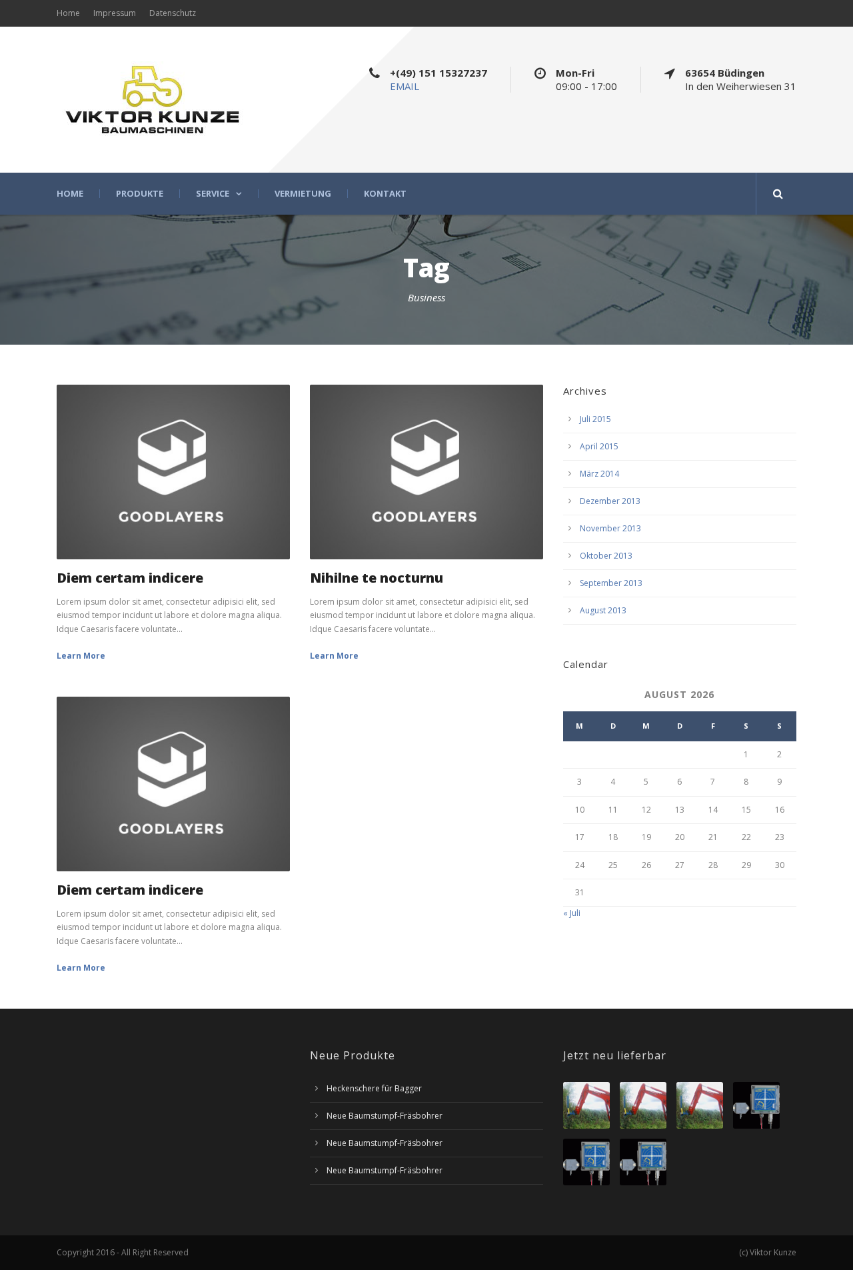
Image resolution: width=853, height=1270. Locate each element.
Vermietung (303, 193)
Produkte (139, 193)
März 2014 (599, 473)
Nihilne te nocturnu (376, 578)
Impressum (114, 13)
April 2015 (599, 446)
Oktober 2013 (606, 555)
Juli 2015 (595, 419)
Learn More (81, 655)
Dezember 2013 (610, 501)
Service (212, 193)
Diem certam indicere (130, 578)
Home (68, 13)
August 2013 (603, 610)
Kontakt (385, 193)
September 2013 (611, 583)
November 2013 (610, 528)
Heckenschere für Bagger (374, 1088)
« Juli (571, 913)
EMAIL (404, 86)
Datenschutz (172, 13)
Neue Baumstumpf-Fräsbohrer (384, 1115)
